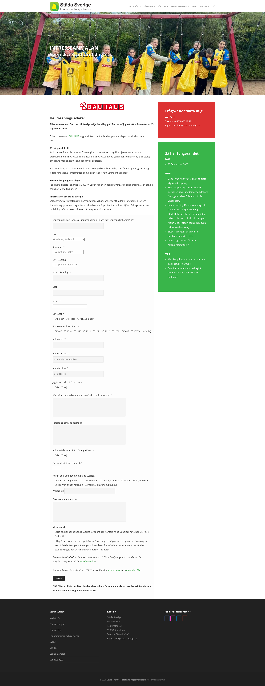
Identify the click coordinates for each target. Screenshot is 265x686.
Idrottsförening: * (62, 272)
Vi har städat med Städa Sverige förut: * (73, 450)
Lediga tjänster (57, 653)
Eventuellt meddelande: (65, 499)
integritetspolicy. (87, 561)
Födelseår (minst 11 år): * (66, 326)
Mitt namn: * (59, 339)
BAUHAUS (74, 136)
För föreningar (57, 624)
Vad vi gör (55, 618)
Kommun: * (59, 247)
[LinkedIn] (178, 618)
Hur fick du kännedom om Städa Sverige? (74, 475)
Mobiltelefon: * (60, 368)
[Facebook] (167, 618)
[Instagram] (172, 618)
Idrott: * (57, 301)
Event (52, 641)
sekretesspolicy (114, 570)
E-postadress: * (61, 353)
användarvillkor (133, 570)
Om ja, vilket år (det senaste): (68, 463)
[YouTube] (184, 618)
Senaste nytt (56, 659)
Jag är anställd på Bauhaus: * (67, 382)
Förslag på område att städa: (68, 422)
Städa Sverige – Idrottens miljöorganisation (127, 679)
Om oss (54, 647)
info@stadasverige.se (126, 638)
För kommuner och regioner (64, 635)
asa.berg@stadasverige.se (186, 125)
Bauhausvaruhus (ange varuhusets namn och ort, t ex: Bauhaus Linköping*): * (93, 219)
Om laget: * (58, 313)
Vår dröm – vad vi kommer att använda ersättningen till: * (82, 395)
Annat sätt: (58, 490)
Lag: (55, 286)
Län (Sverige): (59, 259)
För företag (55, 630)
